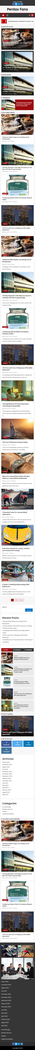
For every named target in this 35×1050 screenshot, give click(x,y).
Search (4, 607)
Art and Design (6, 807)
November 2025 (7, 764)
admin (14, 47)
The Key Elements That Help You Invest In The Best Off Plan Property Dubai (24, 104)
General (6, 40)
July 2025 (5, 769)
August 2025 (6, 767)
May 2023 (5, 785)
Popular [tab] (17, 650)
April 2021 (5, 794)
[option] (17, 85)
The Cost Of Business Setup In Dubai (15, 442)
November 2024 (7, 774)
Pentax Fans (17, 9)
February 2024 (6, 778)
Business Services (7, 809)
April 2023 (5, 787)
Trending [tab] (29, 650)
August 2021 (6, 792)
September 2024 (7, 776)
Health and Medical (8, 814)
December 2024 (7, 771)
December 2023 (7, 780)
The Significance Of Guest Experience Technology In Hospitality (21, 706)
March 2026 (6, 762)
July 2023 (5, 783)
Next (21, 600)
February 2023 (6, 790)
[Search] (29, 15)
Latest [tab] (6, 650)
